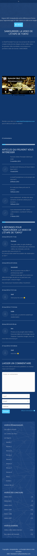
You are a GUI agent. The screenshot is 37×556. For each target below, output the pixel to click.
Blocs (8, 476)
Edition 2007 (8, 518)
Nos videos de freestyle (11, 534)
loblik (12, 311)
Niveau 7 (9, 468)
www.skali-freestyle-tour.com (25, 121)
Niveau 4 (9, 455)
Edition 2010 (8, 505)
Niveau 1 (9, 442)
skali (12, 294)
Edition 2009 (8, 510)
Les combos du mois (10, 434)
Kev (12, 329)
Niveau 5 (9, 459)
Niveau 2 (9, 446)
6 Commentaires (7, 138)
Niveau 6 (9, 464)
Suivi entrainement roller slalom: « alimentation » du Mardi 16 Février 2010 (21, 212)
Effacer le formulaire (27, 410)
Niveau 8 (9, 472)
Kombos (8, 481)
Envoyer (6, 411)
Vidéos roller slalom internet (13, 530)
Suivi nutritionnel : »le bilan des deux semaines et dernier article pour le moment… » (21, 200)
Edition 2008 (8, 514)
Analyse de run (9, 485)
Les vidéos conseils (10, 429)
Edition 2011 (8, 501)
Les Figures (7, 438)
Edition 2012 (8, 497)
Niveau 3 (9, 451)
